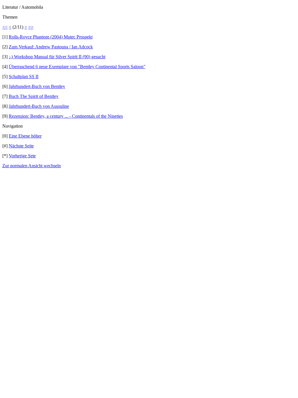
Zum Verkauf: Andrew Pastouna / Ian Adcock (51, 46)
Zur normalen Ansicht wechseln (31, 165)
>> (30, 26)
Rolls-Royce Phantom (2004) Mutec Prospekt (51, 36)
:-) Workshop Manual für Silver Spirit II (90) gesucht (57, 56)
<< (5, 26)
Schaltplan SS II (23, 76)
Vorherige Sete (22, 155)
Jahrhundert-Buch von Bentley (37, 86)
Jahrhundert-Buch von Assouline (39, 106)
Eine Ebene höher (25, 135)
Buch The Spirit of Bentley (33, 96)
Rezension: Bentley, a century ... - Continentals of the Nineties (66, 116)
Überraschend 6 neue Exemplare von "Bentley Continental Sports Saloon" (77, 66)
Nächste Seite (21, 145)
